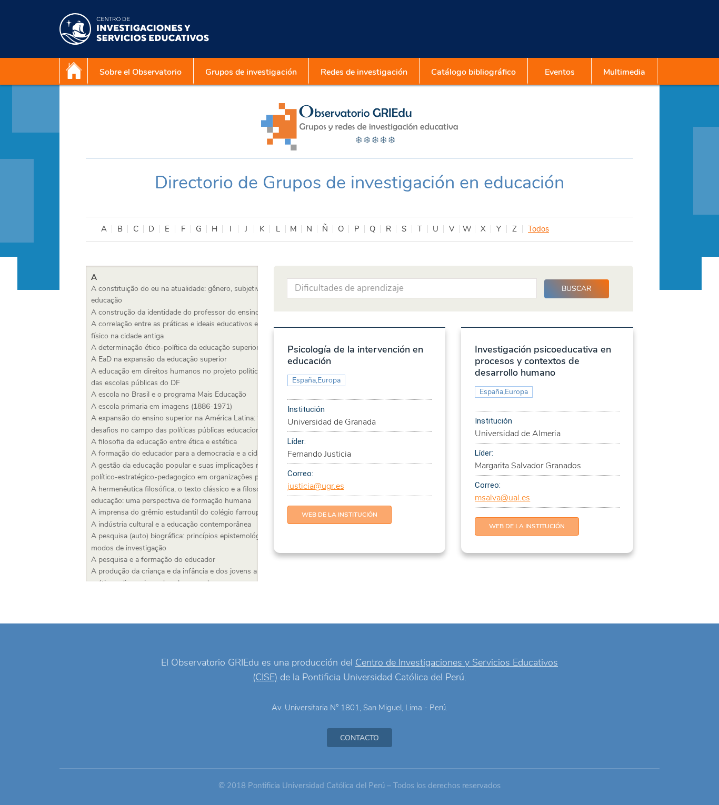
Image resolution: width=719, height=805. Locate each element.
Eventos (560, 72)
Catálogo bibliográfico (473, 72)
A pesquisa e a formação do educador (153, 560)
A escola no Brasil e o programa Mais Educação (168, 394)
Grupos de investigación (251, 72)
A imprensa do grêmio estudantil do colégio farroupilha (181, 512)
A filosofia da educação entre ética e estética (164, 442)
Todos (538, 229)
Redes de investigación (364, 72)
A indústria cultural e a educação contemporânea (171, 524)
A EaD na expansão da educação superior (159, 359)
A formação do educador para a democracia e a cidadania (184, 453)
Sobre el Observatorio (140, 72)
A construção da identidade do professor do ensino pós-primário (197, 312)
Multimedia (624, 72)
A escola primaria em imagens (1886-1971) (161, 406)
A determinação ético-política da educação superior (175, 348)
